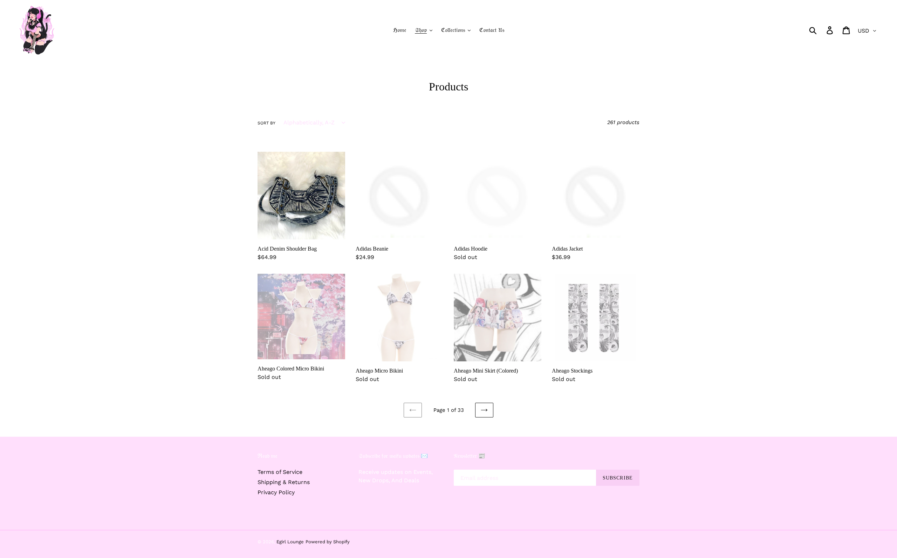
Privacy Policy (276, 492)
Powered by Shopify (328, 541)
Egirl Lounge (290, 541)
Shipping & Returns (284, 482)
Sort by (266, 123)
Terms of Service (280, 472)
